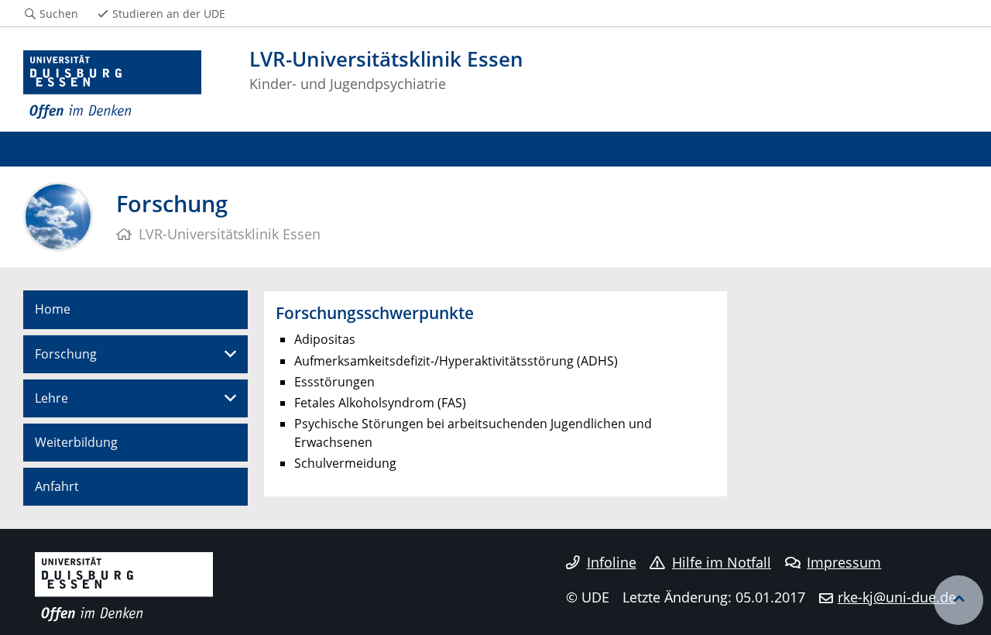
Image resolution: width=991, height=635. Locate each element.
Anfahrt (57, 486)
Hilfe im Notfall (721, 562)
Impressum (844, 562)
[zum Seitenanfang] (958, 600)
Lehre (51, 398)
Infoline (611, 562)
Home (52, 309)
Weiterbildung (76, 442)
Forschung (66, 353)
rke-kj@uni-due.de (897, 597)
